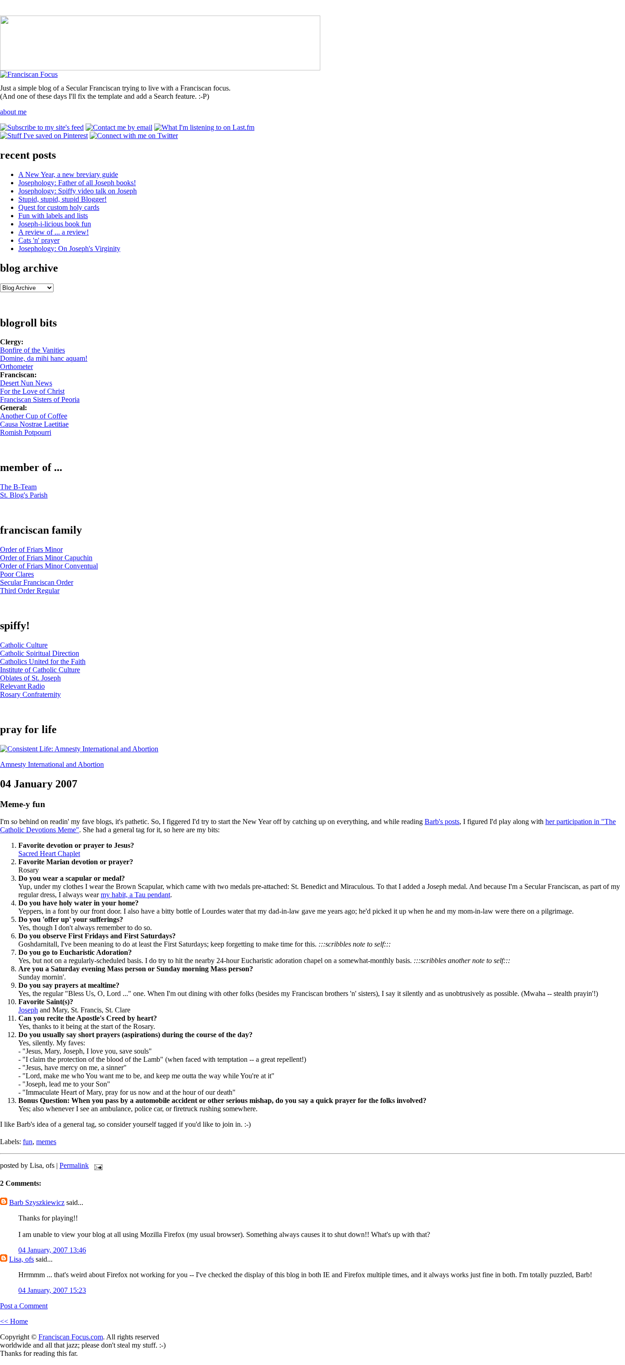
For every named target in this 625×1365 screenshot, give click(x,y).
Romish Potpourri (25, 432)
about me (13, 112)
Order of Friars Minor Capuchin (46, 558)
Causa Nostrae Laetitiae (34, 424)
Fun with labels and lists (53, 215)
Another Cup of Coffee (33, 416)
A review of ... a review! (53, 232)
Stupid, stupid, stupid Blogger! (62, 199)
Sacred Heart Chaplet (49, 853)
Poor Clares (17, 574)
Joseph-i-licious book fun (54, 224)
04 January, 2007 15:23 (52, 1290)
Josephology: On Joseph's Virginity (69, 248)
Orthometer (16, 366)
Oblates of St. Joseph (30, 678)
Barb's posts (442, 821)
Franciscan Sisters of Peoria (40, 399)
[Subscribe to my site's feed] (42, 127)
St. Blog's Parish (24, 495)
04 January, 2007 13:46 (52, 1250)
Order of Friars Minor (31, 549)
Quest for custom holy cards (58, 207)
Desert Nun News (26, 383)
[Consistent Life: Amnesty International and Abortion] (79, 749)
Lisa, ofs (21, 1259)
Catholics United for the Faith (43, 661)
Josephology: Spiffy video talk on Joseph (77, 191)
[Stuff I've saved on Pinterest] (44, 135)
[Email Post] (96, 1165)
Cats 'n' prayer (38, 240)
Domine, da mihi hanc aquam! (43, 358)
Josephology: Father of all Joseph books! (77, 183)
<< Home (14, 1321)
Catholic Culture (24, 645)
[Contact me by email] (119, 127)
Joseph (28, 1010)
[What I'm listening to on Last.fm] (204, 127)
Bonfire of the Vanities (32, 350)
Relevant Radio (22, 686)
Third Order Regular (29, 590)
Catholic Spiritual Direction (39, 653)
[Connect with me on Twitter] (134, 135)
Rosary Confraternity (30, 694)
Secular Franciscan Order (36, 582)
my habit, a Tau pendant (135, 895)
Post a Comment (24, 1306)
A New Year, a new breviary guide (68, 174)
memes (46, 1142)
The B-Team (18, 487)
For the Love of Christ (32, 391)
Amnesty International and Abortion (52, 764)
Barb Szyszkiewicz (37, 1202)
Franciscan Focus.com (70, 1337)
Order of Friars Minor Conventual (49, 566)
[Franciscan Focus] (29, 74)
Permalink (74, 1165)
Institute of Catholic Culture (40, 670)
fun (27, 1142)
